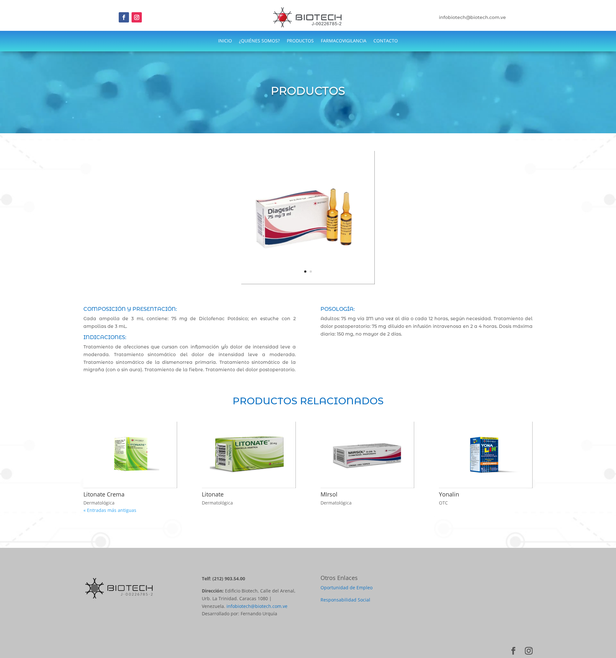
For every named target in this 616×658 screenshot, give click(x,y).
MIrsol (329, 494)
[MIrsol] (367, 455)
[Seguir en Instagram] (137, 17)
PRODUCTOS (300, 41)
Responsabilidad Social (345, 600)
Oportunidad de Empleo (346, 587)
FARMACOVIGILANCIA (343, 41)
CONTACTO (385, 41)
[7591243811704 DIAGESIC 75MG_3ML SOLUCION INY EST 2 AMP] (307, 284)
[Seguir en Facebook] (124, 17)
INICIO (225, 41)
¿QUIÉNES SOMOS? (259, 41)
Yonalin (449, 494)
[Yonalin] (486, 455)
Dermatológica (99, 503)
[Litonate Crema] (130, 455)
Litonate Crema (103, 494)
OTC (443, 503)
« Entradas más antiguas (109, 510)
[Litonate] (248, 455)
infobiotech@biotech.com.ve (257, 606)
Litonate (213, 494)
